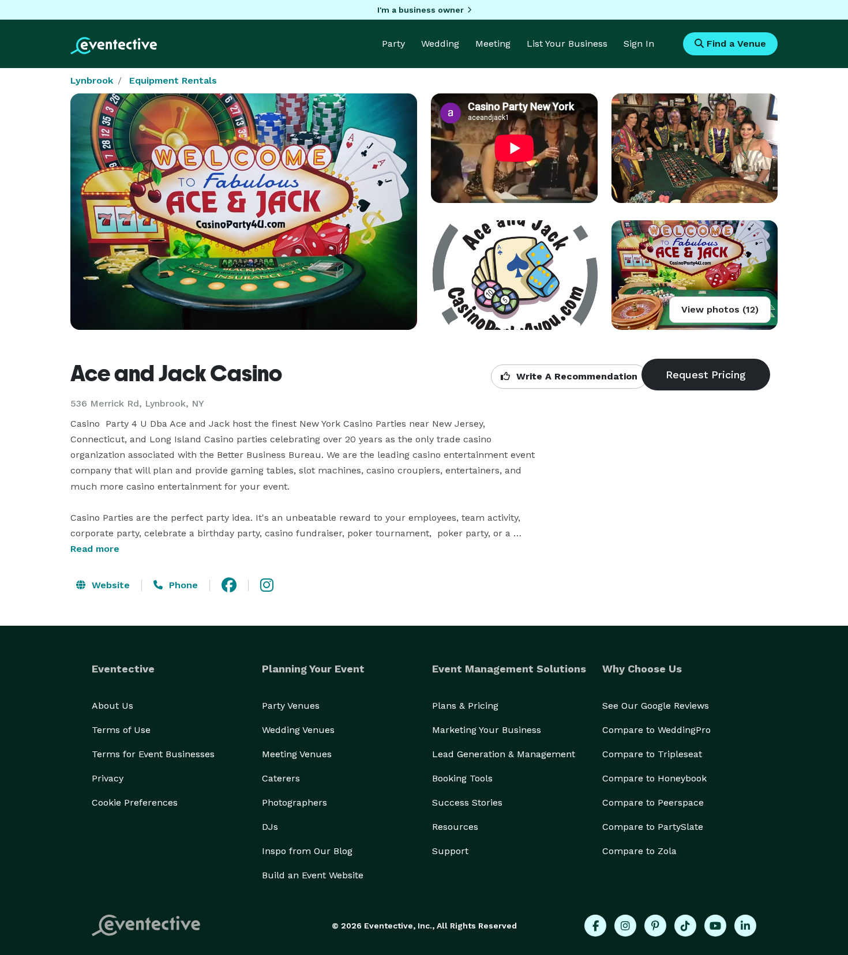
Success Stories (467, 802)
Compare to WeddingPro (656, 729)
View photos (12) (720, 309)
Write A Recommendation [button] (575, 376)
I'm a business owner (420, 9)
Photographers (294, 802)
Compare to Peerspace (653, 802)
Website (109, 585)
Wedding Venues (298, 729)
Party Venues (291, 705)
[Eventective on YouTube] (715, 926)
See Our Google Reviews (655, 705)
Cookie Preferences (135, 802)
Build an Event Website (312, 875)
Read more (94, 548)
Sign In (639, 43)
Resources (455, 826)
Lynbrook (91, 80)
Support (450, 850)
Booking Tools (462, 778)
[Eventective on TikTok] (685, 926)
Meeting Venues (297, 754)
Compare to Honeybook (654, 778)
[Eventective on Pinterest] (655, 926)
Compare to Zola (639, 850)
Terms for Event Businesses (153, 754)
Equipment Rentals (173, 80)
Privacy (107, 778)
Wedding (440, 43)
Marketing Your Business (486, 729)
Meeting (493, 43)
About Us (112, 705)
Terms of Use (121, 729)
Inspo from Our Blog (307, 850)
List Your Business (567, 43)
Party (393, 43)
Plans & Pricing (465, 705)
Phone (182, 585)
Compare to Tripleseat (652, 754)
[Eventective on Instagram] (625, 926)
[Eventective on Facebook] (595, 926)
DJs (270, 826)
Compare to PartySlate (652, 826)
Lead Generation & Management (503, 754)
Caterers (281, 778)
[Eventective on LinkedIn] (745, 926)
